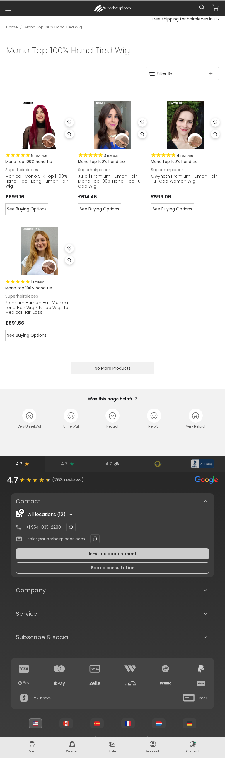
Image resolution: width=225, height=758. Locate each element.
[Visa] (24, 669)
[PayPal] (201, 669)
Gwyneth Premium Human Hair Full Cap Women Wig (184, 178)
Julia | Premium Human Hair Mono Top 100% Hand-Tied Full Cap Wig (110, 181)
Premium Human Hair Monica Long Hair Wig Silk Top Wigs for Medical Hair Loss (37, 307)
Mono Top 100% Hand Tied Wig (53, 27)
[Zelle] (95, 683)
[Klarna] (201, 683)
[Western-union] (130, 669)
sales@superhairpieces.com (56, 539)
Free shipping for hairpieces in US (185, 19)
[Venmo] (165, 683)
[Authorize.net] (157, 464)
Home (12, 27)
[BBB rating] (202, 464)
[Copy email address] (95, 538)
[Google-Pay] (24, 683)
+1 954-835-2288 (43, 527)
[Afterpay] (165, 669)
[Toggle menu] (8, 8)
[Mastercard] (59, 669)
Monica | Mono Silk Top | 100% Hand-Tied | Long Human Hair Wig (36, 181)
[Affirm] (130, 683)
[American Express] (95, 669)
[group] (112, 480)
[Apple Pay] (59, 683)
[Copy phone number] (71, 527)
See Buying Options (27, 209)
